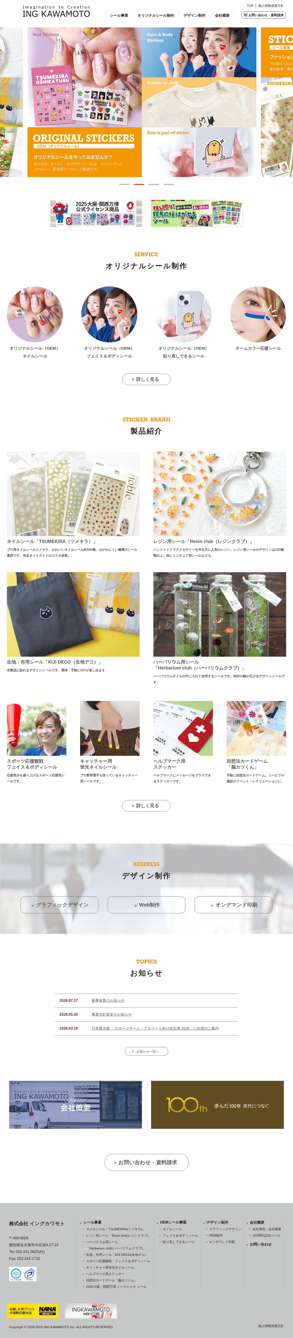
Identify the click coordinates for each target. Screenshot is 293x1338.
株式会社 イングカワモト (37, 1223)
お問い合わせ (261, 1244)
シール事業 (119, 15)
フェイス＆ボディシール (180, 1235)
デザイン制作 (195, 15)
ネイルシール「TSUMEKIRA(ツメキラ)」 (115, 1229)
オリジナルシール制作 (156, 15)
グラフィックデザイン (225, 1229)
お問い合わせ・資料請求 (266, 15)
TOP (250, 6)
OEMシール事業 (173, 1222)
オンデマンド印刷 (222, 1242)
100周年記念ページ (266, 1235)
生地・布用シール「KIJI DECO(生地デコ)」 (117, 1254)
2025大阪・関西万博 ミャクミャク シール (116, 1286)
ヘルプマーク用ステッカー (105, 1274)
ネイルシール (172, 1229)
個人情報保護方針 (271, 6)
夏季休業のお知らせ (108, 1000)
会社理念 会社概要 (266, 1229)
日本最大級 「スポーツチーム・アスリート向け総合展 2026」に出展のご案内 (155, 1028)
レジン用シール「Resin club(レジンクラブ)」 (119, 1235)
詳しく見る (147, 379)
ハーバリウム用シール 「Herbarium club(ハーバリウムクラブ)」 (116, 1245)
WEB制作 (216, 1235)
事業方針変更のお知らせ (112, 1014)
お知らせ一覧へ (147, 1051)
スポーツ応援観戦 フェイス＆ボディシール (118, 1261)
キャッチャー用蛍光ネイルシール (110, 1267)
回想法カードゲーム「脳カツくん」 (111, 1280)
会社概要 (222, 15)
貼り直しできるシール (179, 1242)
